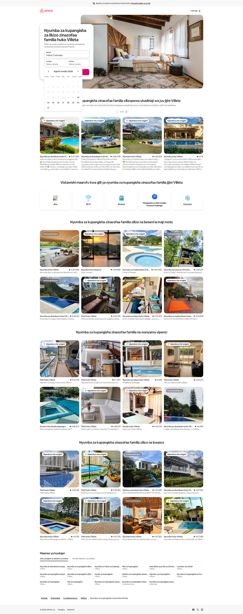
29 (73, 102)
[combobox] (66, 55)
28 (68, 102)
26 (58, 102)
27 (63, 102)
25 (53, 102)
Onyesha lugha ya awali (140, 3)
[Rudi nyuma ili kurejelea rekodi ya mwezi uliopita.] (48, 71)
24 (48, 102)
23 (78, 97)
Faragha (61, 610)
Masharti (70, 610)
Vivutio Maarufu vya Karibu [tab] (83, 558)
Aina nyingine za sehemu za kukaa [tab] (54, 558)
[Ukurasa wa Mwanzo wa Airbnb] (46, 11)
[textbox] (55, 64)
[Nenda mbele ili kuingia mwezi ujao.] (78, 71)
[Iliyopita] (117, 112)
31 (48, 108)
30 (78, 102)
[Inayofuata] (126, 112)
